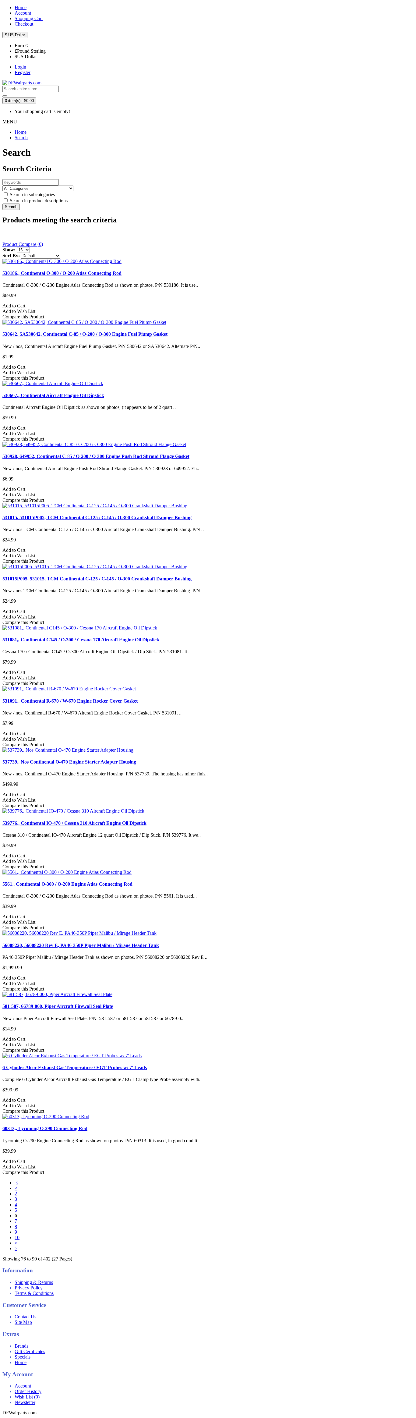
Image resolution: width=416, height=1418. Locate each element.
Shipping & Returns (34, 1282)
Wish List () (27, 1396)
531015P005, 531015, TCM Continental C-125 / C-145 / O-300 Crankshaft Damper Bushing (97, 578)
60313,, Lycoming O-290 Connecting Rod (44, 1128)
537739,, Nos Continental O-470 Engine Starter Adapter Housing (69, 761)
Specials (22, 1357)
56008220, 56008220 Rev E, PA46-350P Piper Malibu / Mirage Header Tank (80, 945)
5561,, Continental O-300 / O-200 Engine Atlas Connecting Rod (67, 884)
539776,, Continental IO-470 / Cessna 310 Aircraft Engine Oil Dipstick (74, 823)
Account (23, 1385)
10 (17, 1237)
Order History (28, 1391)
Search (21, 137)
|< (16, 1182)
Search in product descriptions (38, 200)
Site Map (23, 1322)
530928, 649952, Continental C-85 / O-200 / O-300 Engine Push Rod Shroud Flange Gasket (95, 456)
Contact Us (25, 1316)
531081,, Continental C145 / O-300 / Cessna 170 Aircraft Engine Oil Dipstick (80, 639)
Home (20, 132)
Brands (21, 1346)
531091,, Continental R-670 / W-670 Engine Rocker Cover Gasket (70, 701)
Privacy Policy (29, 1287)
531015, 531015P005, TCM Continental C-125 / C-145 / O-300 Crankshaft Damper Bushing (97, 517)
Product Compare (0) (22, 244)
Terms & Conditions (34, 1293)
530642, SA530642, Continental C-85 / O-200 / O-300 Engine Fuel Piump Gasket (84, 334)
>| (16, 1248)
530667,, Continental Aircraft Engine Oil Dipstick (53, 395)
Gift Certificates (30, 1351)
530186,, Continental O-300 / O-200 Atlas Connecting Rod (62, 273)
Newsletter (25, 1402)
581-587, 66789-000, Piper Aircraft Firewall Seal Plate (57, 1006)
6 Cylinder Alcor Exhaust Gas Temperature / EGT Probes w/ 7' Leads (74, 1067)
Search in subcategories (32, 194)
